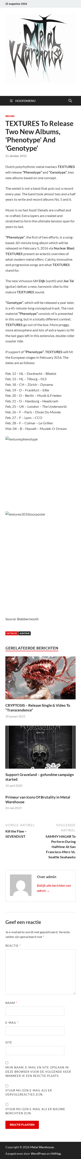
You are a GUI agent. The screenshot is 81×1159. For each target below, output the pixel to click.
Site (8, 1042)
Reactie (13, 945)
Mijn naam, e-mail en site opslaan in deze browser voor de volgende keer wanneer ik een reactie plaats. (38, 1071)
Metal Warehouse (42, 1147)
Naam (11, 1003)
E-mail (12, 1022)
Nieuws (9, 116)
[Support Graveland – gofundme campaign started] (40, 748)
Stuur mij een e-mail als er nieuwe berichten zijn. (35, 1111)
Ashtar (24, 633)
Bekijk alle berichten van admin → (54, 888)
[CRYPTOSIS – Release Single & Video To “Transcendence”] (40, 679)
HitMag (56, 1153)
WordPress (38, 1153)
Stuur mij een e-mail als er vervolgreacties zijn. (28, 1092)
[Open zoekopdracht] (70, 101)
